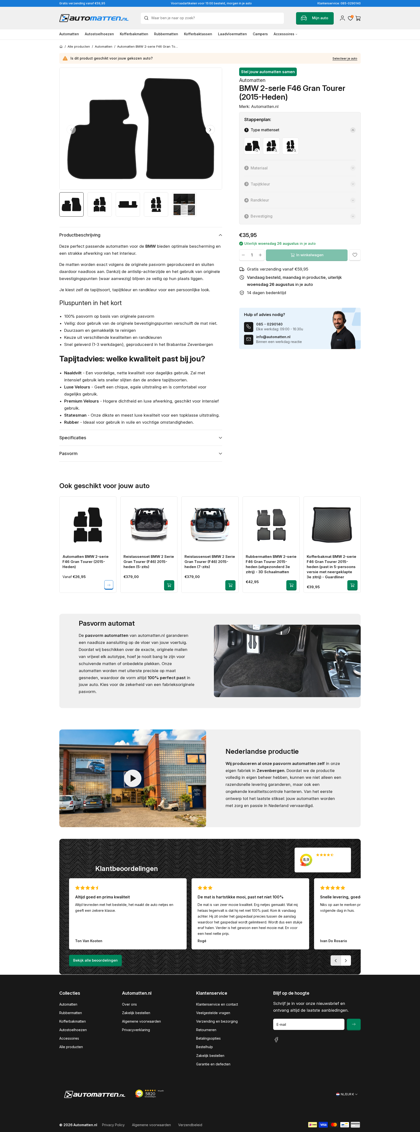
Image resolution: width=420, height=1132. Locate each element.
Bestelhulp (204, 1047)
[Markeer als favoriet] (355, 255)
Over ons (129, 1004)
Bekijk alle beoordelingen (95, 960)
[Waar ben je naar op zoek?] (147, 18)
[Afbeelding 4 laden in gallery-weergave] (156, 204)
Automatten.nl (85, 1125)
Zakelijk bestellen (136, 1013)
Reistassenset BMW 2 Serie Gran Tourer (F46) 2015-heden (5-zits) (148, 561)
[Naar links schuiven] (71, 129)
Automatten (68, 1004)
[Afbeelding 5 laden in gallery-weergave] (184, 204)
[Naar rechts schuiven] (210, 129)
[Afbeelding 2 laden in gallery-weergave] (100, 204)
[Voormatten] (252, 146)
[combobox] (212, 18)
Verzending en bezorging (217, 1021)
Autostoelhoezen (73, 1030)
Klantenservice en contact (217, 1004)
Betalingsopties (208, 1038)
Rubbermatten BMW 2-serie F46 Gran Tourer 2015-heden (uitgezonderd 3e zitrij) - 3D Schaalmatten (271, 564)
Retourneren (206, 1030)
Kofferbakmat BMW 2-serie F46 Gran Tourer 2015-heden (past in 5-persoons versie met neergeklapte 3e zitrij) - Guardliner (331, 566)
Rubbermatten (70, 1013)
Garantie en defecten (213, 1064)
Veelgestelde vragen (213, 1013)
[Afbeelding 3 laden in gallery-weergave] (128, 204)
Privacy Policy (113, 1125)
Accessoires (69, 1038)
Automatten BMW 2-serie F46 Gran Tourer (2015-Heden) (85, 561)
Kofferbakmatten (72, 1021)
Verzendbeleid (190, 1125)
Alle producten (71, 1047)
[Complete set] (271, 146)
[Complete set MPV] (290, 146)
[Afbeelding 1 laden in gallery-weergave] (71, 204)
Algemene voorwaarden (141, 1021)
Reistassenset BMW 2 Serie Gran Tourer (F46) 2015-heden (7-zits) (209, 561)
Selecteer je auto (344, 58)
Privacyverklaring (136, 1030)
